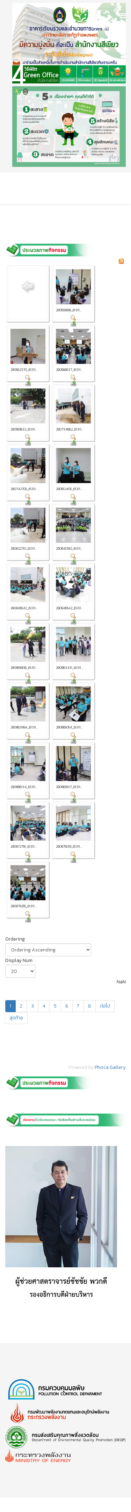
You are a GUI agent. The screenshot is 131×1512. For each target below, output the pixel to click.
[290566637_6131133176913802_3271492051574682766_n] (73, 346)
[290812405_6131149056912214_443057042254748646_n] (73, 465)
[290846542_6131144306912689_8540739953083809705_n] (73, 584)
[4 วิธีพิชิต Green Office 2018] (69, 43)
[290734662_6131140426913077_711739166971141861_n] (73, 405)
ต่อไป (105, 1006)
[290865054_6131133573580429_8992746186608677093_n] (73, 703)
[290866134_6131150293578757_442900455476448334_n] (27, 763)
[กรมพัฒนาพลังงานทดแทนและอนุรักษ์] (65, 1413)
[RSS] (121, 261)
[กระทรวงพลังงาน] (65, 1456)
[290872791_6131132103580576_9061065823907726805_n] (27, 823)
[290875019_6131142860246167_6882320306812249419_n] (73, 823)
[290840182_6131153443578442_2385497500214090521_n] (73, 525)
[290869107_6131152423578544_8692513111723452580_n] (73, 763)
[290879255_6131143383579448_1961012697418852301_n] (27, 882)
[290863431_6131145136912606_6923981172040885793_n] (73, 644)
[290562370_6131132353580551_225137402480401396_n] (27, 346)
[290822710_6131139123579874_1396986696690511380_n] (27, 525)
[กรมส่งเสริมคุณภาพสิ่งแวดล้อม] (65, 1437)
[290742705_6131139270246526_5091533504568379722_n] (27, 465)
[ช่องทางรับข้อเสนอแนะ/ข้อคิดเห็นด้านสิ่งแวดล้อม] (65, 1227)
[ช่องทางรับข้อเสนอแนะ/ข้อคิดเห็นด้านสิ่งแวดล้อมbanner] (65, 1118)
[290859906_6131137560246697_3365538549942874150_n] (27, 644)
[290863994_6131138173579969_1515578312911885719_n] (27, 703)
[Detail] (73, 318)
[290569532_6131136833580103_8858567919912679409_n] (27, 405)
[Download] (73, 323)
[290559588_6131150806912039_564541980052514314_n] (73, 286)
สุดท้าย (16, 1018)
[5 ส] (69, 126)
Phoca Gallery (110, 1067)
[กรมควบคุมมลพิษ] (65, 1390)
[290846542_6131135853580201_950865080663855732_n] (27, 584)
